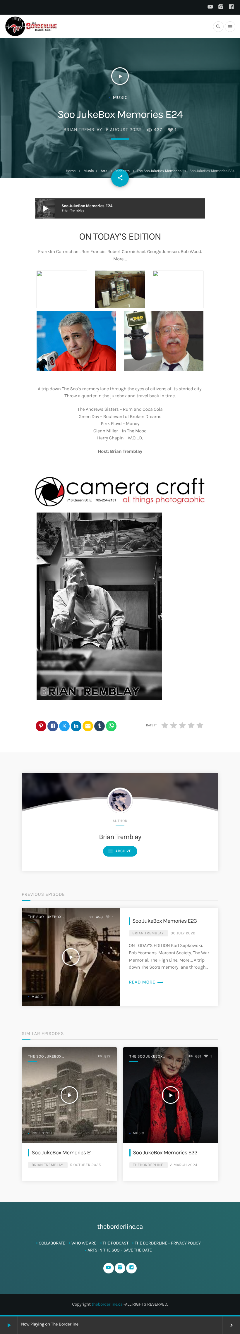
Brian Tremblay (83, 130)
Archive (119, 851)
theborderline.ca (107, 1304)
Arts (104, 171)
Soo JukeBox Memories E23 (164, 920)
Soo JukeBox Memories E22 (165, 1152)
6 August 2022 (123, 130)
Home (71, 171)
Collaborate (52, 1243)
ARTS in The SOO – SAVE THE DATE (120, 1250)
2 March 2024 (183, 1165)
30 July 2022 (183, 933)
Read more (146, 982)
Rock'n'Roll (42, 1133)
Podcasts (122, 171)
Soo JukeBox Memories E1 (62, 1152)
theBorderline (148, 1165)
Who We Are (83, 1243)
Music (88, 171)
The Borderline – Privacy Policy (167, 1243)
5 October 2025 (85, 1165)
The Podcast (115, 1243)
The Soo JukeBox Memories (159, 171)
